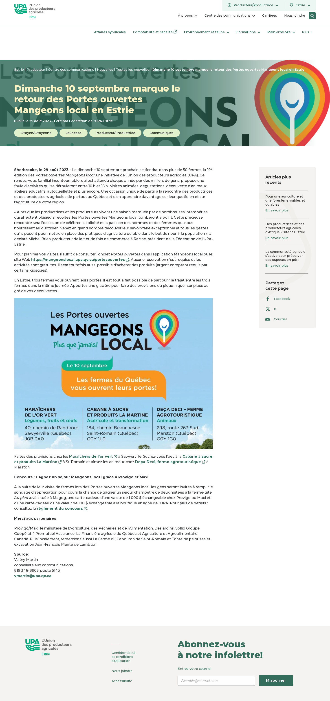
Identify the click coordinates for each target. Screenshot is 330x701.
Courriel (280, 319)
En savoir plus (276, 210)
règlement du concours (62, 508)
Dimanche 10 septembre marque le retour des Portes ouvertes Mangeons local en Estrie (228, 70)
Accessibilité (122, 681)
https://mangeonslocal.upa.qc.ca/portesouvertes (80, 259)
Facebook (282, 299)
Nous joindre (122, 671)
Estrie (19, 70)
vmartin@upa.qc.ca (32, 576)
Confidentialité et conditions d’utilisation (124, 657)
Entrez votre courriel (232, 675)
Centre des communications (71, 70)
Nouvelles (105, 70)
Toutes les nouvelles (133, 70)
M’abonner (276, 680)
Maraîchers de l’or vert (93, 456)
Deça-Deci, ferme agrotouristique (170, 462)
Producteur (36, 70)
